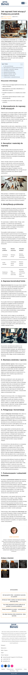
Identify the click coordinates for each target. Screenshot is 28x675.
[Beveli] (5, 3)
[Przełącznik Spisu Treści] (20, 64)
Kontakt (25, 669)
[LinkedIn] (9, 666)
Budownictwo (3, 648)
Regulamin (3, 669)
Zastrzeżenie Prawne (18, 669)
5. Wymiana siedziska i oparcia (9, 73)
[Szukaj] (25, 3)
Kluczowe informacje (9, 66)
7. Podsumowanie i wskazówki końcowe (11, 77)
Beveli (12, 673)
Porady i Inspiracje (4, 655)
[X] (5, 666)
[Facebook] (2, 666)
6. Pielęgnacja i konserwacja (9, 75)
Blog (17, 670)
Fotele (2, 18)
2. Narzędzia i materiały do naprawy (10, 69)
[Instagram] (12, 666)
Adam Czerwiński (7, 16)
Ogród (2, 652)
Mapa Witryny (12, 670)
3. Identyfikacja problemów (8, 70)
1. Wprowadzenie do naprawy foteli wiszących (12, 67)
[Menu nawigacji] (23, 3)
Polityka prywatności (10, 669)
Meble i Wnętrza (7, 18)
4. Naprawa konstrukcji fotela (9, 72)
